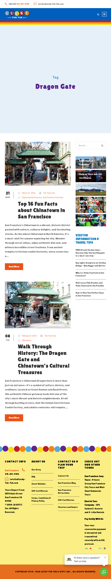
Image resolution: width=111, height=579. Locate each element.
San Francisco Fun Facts (53, 197)
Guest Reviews (39, 484)
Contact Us (63, 476)
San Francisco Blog (67, 483)
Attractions (26, 340)
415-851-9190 (22, 4)
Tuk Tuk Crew (49, 193)
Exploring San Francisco (32, 197)
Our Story (36, 469)
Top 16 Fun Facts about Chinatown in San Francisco (41, 210)
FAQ (33, 477)
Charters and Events (68, 507)
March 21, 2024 (28, 193)
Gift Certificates (40, 491)
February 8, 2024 (29, 336)
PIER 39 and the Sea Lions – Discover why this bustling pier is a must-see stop (90, 253)
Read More (14, 266)
